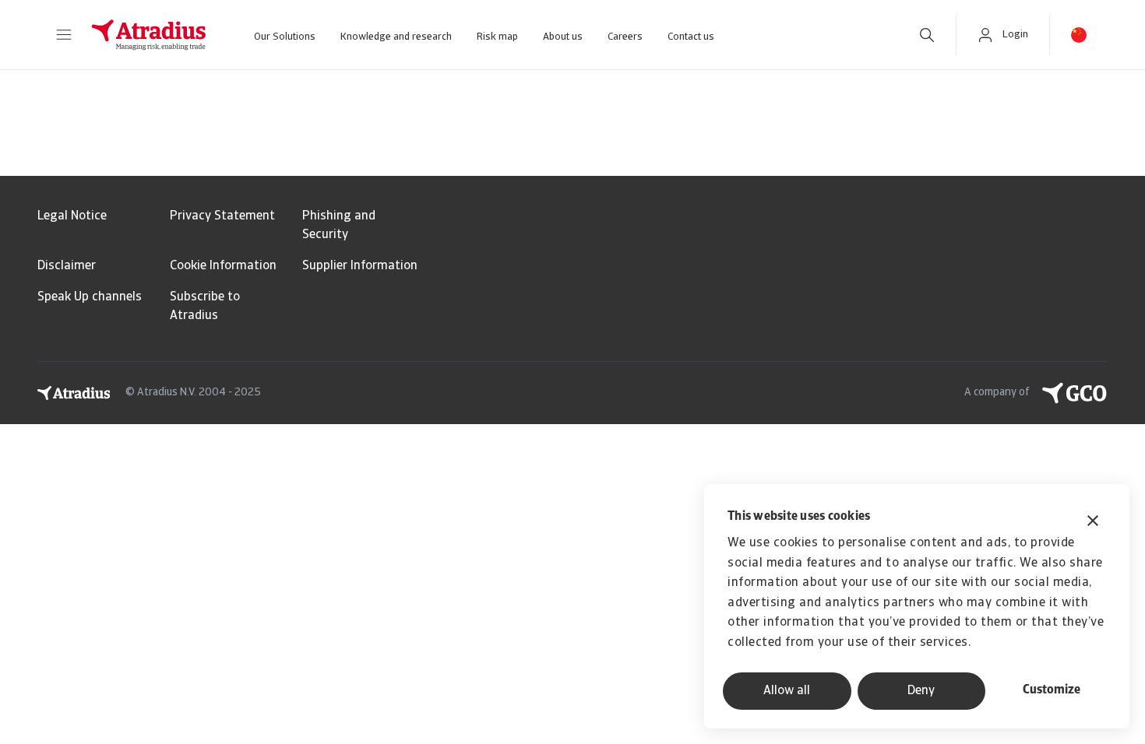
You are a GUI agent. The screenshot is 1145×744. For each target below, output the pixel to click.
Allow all (786, 691)
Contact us (691, 37)
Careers (625, 37)
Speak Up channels (89, 297)
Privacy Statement (222, 216)
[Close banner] (1092, 522)
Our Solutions (284, 37)
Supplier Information (359, 266)
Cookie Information (223, 266)
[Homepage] (148, 35)
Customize (1051, 690)
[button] (63, 35)
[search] (927, 35)
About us (563, 37)
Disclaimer (66, 266)
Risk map (497, 37)
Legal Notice (72, 216)
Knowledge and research (396, 37)
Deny (921, 691)
